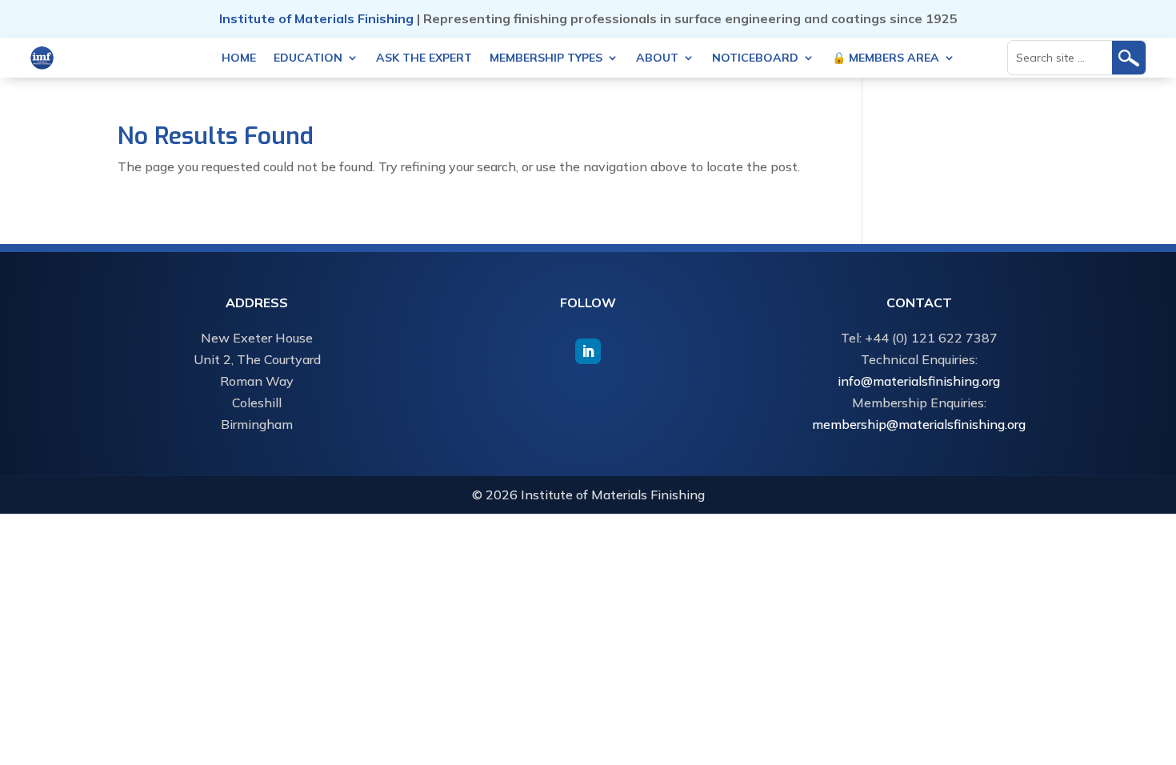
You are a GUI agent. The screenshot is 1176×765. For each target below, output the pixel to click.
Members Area (885, 58)
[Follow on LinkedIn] (588, 351)
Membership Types (546, 58)
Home (239, 58)
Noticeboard (755, 58)
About (657, 58)
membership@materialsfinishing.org (919, 424)
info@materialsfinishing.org (919, 381)
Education (308, 58)
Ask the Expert (424, 58)
